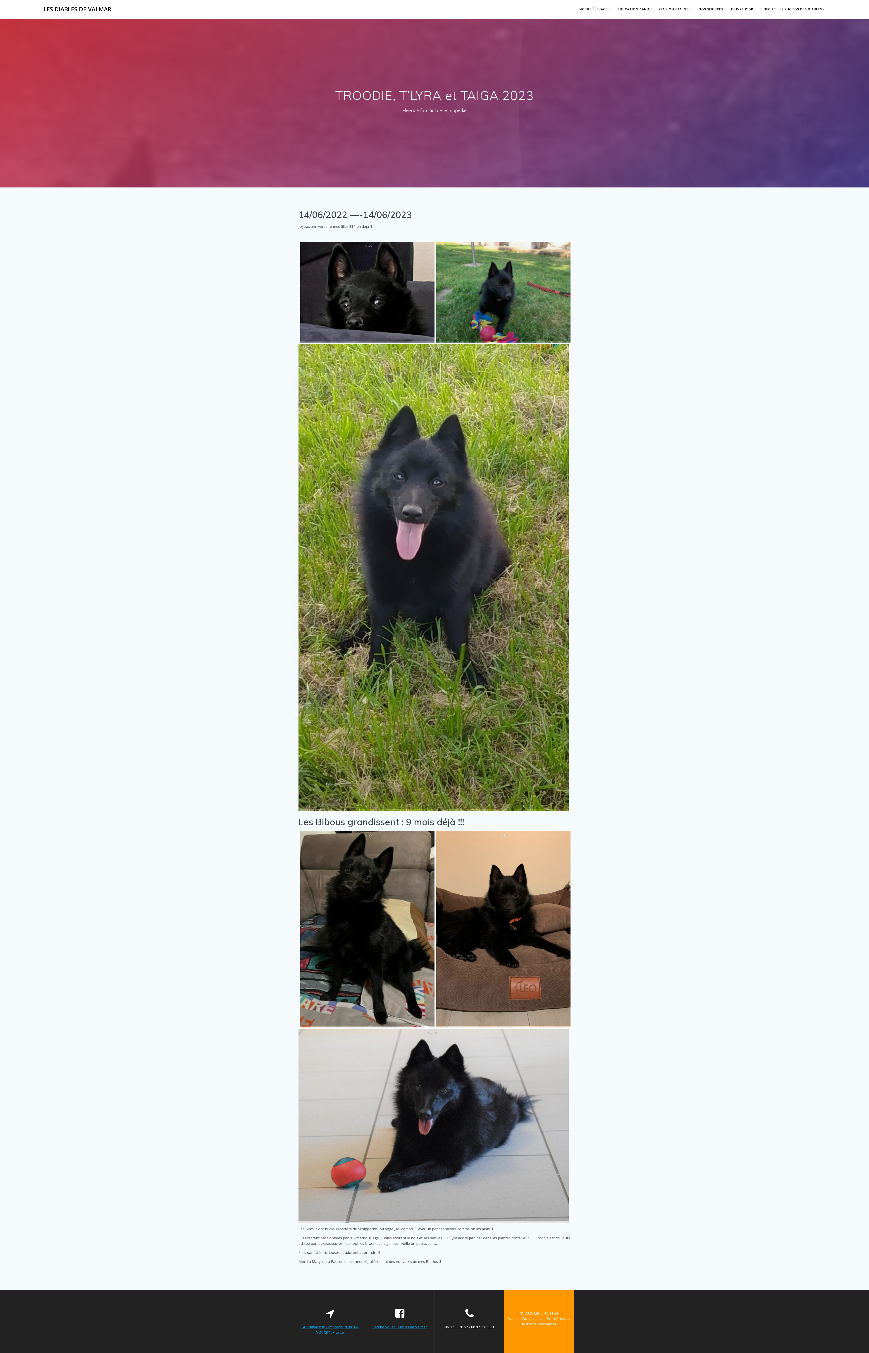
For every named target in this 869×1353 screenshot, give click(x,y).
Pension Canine (673, 9)
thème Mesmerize (541, 1324)
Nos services (711, 9)
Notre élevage (593, 9)
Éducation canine (635, 9)
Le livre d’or (741, 9)
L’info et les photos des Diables (791, 9)
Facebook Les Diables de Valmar (399, 1326)
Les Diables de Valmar (77, 9)
